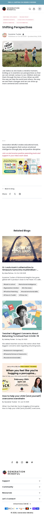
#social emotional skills (29, 292)
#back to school (9, 284)
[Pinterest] (17, 462)
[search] (29, 9)
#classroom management (13, 350)
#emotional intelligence (27, 284)
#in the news (26, 288)
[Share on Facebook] (9, 193)
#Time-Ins (23, 295)
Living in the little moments (25, 19)
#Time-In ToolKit (10, 295)
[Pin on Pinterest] (19, 193)
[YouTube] (26, 462)
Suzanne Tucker (14, 34)
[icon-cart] (33, 9)
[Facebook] (12, 462)
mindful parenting (8, 22)
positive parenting (22, 22)
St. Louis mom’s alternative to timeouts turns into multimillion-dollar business (19, 268)
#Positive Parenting (11, 292)
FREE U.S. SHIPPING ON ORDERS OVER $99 (22, 2)
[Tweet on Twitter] (14, 193)
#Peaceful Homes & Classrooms (15, 354)
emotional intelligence (10, 17)
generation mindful (9, 19)
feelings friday (24, 17)
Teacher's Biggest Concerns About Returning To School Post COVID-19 (20, 334)
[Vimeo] (31, 462)
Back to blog (9, 189)
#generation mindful (11, 288)
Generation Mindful (25, 513)
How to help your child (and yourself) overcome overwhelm (21, 397)
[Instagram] (22, 462)
